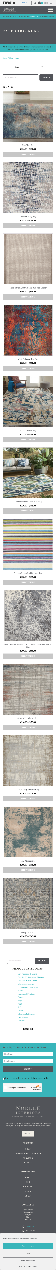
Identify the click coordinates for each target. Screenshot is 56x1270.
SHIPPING (28, 1187)
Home (5, 58)
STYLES (28, 1163)
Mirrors (21, 990)
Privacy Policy (32, 1266)
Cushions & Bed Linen (27, 980)
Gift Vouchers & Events (27, 974)
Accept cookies (28, 1246)
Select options (28, 154)
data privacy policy (40, 1078)
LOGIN (28, 1196)
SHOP (28, 1149)
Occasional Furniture (26, 994)
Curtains (21, 1020)
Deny (28, 1253)
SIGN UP (28, 1069)
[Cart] (41, 3)
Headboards (23, 1017)
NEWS (28, 1191)
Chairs (20, 1011)
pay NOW (28, 1134)
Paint (20, 1004)
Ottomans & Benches (26, 1014)
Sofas (20, 1007)
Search (42, 961)
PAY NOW (25, 3)
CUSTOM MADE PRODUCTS (28, 1153)
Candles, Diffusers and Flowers (31, 977)
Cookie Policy (22, 1266)
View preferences (28, 1260)
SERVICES (28, 1158)
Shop (11, 58)
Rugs (20, 1000)
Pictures (21, 997)
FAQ (28, 1182)
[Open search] (51, 3)
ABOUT (28, 1177)
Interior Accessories (26, 984)
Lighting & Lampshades (28, 987)
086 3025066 (34, 16)
